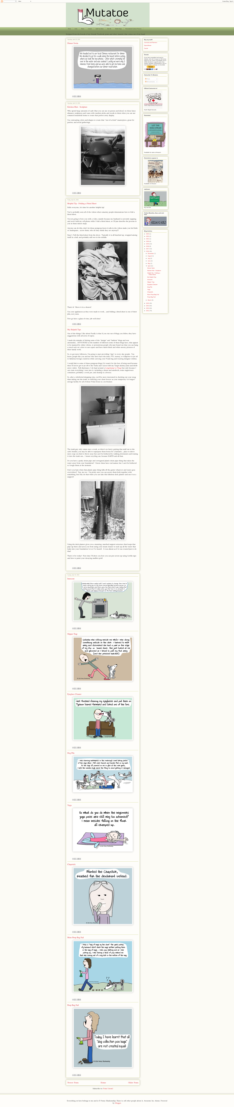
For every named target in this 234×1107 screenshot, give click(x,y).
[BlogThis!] (75, 96)
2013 (147, 308)
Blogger (118, 1103)
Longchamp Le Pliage (113, 368)
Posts (148, 79)
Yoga (69, 805)
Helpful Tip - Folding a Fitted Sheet (81, 203)
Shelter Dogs (118, 28)
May (149, 263)
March (150, 300)
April (149, 266)
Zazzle (146, 48)
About (82, 28)
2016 (147, 251)
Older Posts (133, 1082)
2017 (147, 248)
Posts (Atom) (108, 1089)
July (149, 258)
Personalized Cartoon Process (133, 28)
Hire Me (109, 28)
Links (76, 28)
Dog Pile (70, 753)
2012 (147, 310)
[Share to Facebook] (78, 96)
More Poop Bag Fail (75, 937)
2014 (147, 305)
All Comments (150, 81)
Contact (90, 28)
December (151, 253)
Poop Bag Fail (73, 1005)
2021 (147, 239)
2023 (147, 234)
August (150, 256)
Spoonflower (147, 45)
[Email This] (73, 96)
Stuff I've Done (99, 28)
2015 (147, 303)
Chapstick (71, 864)
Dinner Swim (72, 43)
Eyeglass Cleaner (74, 694)
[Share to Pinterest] (80, 96)
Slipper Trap (72, 634)
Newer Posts (72, 1082)
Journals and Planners (150, 42)
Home (69, 28)
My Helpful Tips (74, 329)
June (149, 261)
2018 (147, 246)
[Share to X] (77, 96)
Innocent (70, 578)
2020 (147, 241)
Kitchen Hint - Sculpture (77, 106)
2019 (147, 244)
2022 (147, 236)
